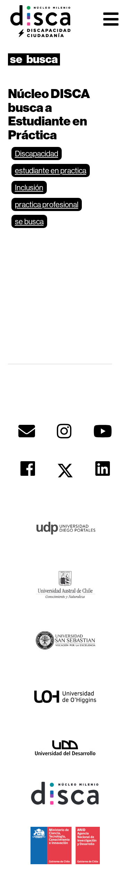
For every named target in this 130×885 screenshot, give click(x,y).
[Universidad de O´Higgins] (65, 696)
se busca (29, 221)
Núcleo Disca (40, 21)
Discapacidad (36, 153)
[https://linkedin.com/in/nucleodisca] (102, 468)
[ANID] (65, 844)
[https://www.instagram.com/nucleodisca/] (64, 431)
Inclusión (29, 187)
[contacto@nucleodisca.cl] (26, 431)
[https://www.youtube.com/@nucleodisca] (102, 431)
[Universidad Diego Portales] (65, 527)
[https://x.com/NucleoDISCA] (65, 470)
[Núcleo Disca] (65, 792)
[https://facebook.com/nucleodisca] (27, 468)
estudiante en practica (50, 170)
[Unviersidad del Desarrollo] (65, 747)
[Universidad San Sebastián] (65, 640)
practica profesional (46, 204)
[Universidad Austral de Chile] (65, 583)
